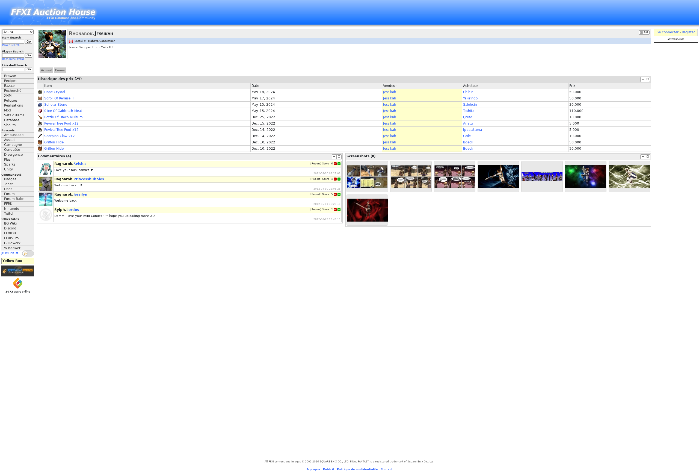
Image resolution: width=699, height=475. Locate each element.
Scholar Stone (55, 105)
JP (2, 253)
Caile (467, 136)
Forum (9, 194)
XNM (7, 96)
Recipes (10, 81)
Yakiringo (470, 98)
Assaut (9, 140)
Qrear (467, 117)
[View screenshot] (367, 176)
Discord (10, 228)
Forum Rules (14, 199)
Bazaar (9, 86)
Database (11, 120)
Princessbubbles (88, 179)
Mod (7, 110)
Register (688, 32)
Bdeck (468, 142)
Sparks (9, 164)
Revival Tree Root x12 (61, 123)
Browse (10, 76)
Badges (10, 179)
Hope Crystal (54, 92)
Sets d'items (14, 115)
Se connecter (668, 32)
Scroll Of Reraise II (59, 98)
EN (7, 253)
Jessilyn (80, 194)
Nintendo (11, 209)
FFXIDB (10, 233)
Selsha (79, 164)
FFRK (8, 204)
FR (17, 253)
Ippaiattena (472, 130)
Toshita (468, 111)
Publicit (328, 469)
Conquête (12, 150)
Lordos (72, 210)
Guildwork (12, 243)
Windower (12, 248)
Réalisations (13, 105)
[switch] (28, 253)
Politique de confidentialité (357, 469)
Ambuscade (13, 135)
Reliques (10, 100)
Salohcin (470, 105)
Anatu (468, 123)
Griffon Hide (54, 142)
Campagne (13, 145)
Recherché (12, 91)
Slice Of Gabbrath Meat (63, 111)
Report (316, 163)
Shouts (10, 125)
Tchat (8, 184)
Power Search (11, 45)
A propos (313, 469)
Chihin (468, 92)
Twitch (9, 214)
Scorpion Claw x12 (59, 136)
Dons (8, 189)
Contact (387, 469)
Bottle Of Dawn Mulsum (63, 117)
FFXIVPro (11, 238)
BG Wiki (10, 223)
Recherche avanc (13, 59)
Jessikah (389, 92)
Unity (8, 169)
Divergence (13, 155)
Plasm (9, 159)
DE (12, 253)
